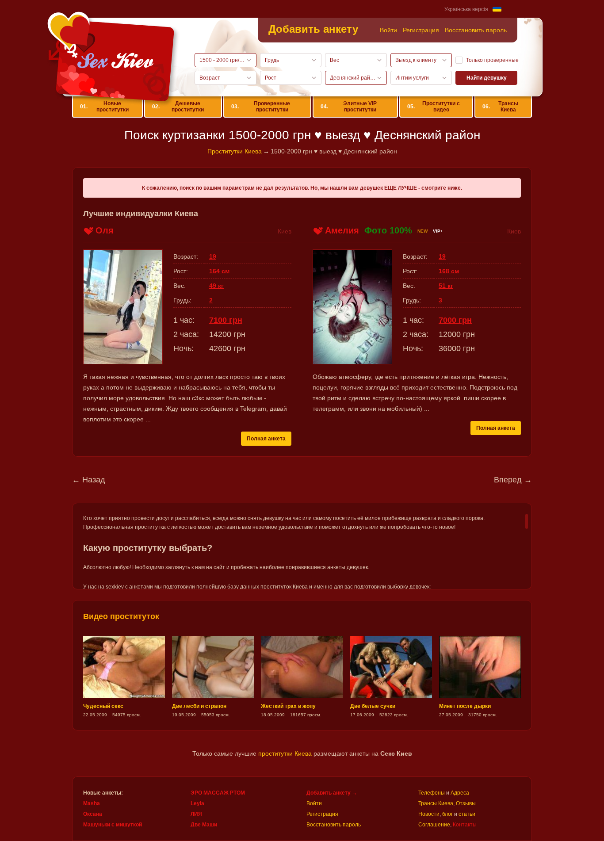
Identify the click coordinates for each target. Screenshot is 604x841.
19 (212, 256)
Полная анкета (266, 439)
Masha (91, 803)
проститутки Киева (285, 753)
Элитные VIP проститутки (349, 106)
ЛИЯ (196, 814)
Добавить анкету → (331, 793)
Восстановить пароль (476, 30)
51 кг (446, 285)
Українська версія (466, 9)
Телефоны (431, 793)
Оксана (92, 814)
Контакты (465, 825)
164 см (219, 271)
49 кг (216, 285)
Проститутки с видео (433, 106)
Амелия (342, 230)
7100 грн (225, 320)
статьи (467, 814)
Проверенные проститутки (260, 106)
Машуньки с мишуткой (112, 825)
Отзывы (466, 803)
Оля (105, 230)
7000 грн (455, 320)
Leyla (197, 803)
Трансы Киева (500, 106)
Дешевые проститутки (178, 106)
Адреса (460, 793)
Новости (429, 814)
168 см (449, 271)
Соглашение (434, 825)
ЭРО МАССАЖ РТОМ (218, 793)
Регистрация (421, 30)
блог (447, 814)
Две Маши (204, 825)
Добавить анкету (313, 29)
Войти (388, 30)
